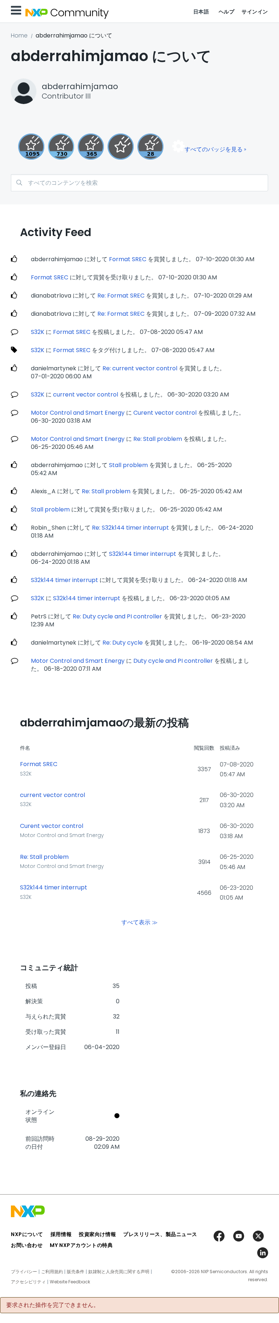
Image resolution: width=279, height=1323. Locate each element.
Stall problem (128, 465)
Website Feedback (70, 1282)
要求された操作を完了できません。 (52, 1305)
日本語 (201, 11)
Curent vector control (165, 413)
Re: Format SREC (121, 295)
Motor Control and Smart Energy (78, 413)
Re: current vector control (139, 368)
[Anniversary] (91, 147)
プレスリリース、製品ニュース (160, 1234)
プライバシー (24, 1272)
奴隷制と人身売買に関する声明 (118, 1272)
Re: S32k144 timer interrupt (130, 527)
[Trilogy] (31, 147)
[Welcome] (121, 147)
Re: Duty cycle (123, 642)
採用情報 (61, 1234)
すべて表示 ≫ (139, 922)
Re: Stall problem (157, 439)
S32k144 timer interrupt (142, 554)
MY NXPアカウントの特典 (81, 1245)
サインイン (255, 11)
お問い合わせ (27, 1245)
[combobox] (139, 182)
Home (19, 35)
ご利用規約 (52, 1272)
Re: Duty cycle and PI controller (117, 616)
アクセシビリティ (28, 1282)
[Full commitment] (61, 147)
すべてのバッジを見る (214, 149)
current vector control (85, 394)
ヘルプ (227, 11)
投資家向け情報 (97, 1234)
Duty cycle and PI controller (173, 661)
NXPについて (27, 1234)
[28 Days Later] (150, 147)
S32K (37, 332)
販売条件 (75, 1272)
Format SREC (127, 259)
